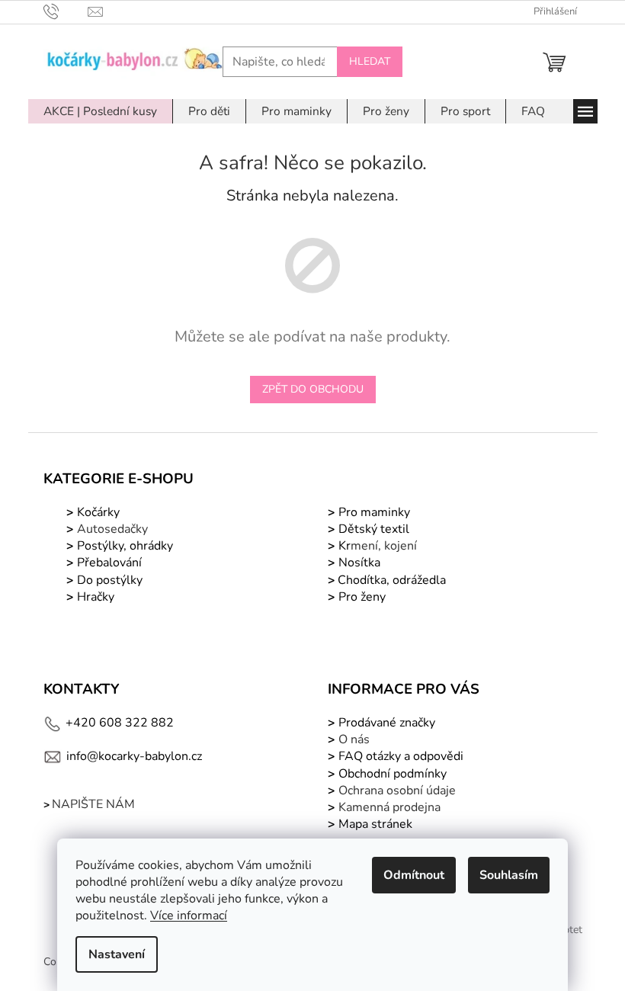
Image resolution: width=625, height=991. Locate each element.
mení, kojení (376, 545)
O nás (354, 739)
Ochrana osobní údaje (397, 790)
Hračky (95, 597)
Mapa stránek (375, 824)
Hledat (369, 61)
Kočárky (97, 512)
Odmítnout (413, 875)
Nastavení (116, 954)
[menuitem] (100, 111)
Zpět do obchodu (313, 389)
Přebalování (109, 562)
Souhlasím (508, 875)
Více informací (188, 915)
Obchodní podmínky (392, 773)
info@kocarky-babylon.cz (134, 756)
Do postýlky (110, 580)
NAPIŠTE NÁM (93, 804)
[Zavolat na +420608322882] (65, 11)
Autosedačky (112, 529)
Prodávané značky (385, 722)
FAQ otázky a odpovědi (399, 756)
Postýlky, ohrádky (123, 545)
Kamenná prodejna (389, 807)
